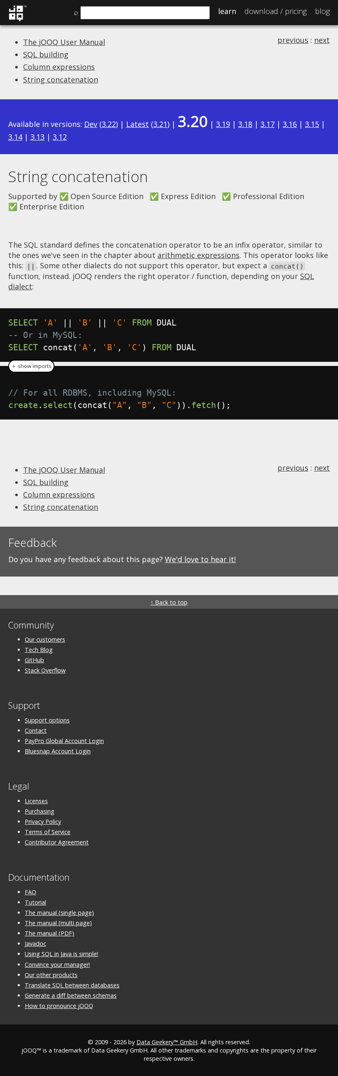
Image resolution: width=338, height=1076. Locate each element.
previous (292, 40)
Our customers (45, 639)
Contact (36, 730)
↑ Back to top (169, 602)
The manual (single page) (59, 913)
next (322, 40)
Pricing (275, 11)
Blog (322, 11)
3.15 (312, 124)
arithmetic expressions (198, 255)
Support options (47, 720)
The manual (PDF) (49, 933)
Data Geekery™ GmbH (166, 1042)
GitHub (34, 660)
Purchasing (39, 811)
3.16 (290, 124)
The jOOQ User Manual (64, 42)
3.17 (268, 124)
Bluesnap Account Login (58, 751)
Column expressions (59, 67)
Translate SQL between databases (72, 985)
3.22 (109, 124)
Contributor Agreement (57, 842)
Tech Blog (39, 650)
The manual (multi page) (58, 923)
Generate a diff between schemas (71, 995)
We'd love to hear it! (200, 559)
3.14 (15, 137)
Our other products (51, 975)
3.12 (60, 137)
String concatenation (60, 79)
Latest (137, 124)
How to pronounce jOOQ (59, 1006)
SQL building (45, 54)
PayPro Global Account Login (64, 741)
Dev (90, 124)
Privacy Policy (43, 821)
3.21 (160, 124)
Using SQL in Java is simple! (61, 954)
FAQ (30, 892)
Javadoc (35, 943)
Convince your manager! (57, 964)
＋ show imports (31, 366)
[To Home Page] (17, 20)
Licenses (36, 801)
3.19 (223, 124)
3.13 (38, 137)
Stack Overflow (45, 670)
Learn (227, 11)
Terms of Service (47, 832)
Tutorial (35, 902)
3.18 (245, 124)
